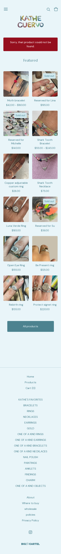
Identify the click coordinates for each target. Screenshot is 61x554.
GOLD (30, 428)
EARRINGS (30, 422)
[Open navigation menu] (6, 9)
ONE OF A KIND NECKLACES (30, 451)
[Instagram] (30, 532)
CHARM (30, 480)
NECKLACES (30, 417)
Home (30, 376)
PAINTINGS (30, 463)
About (31, 497)
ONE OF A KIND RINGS (30, 434)
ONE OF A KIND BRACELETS (30, 445)
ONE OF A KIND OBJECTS (30, 486)
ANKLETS (30, 468)
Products (30, 382)
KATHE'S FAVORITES (30, 399)
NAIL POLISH (30, 457)
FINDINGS (30, 474)
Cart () (30, 388)
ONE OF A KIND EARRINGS (30, 440)
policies (30, 514)
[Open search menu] (48, 9)
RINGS (30, 411)
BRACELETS (30, 405)
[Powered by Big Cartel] (30, 543)
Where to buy (30, 503)
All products (30, 326)
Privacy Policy (30, 520)
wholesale (30, 509)
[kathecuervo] (30, 21)
